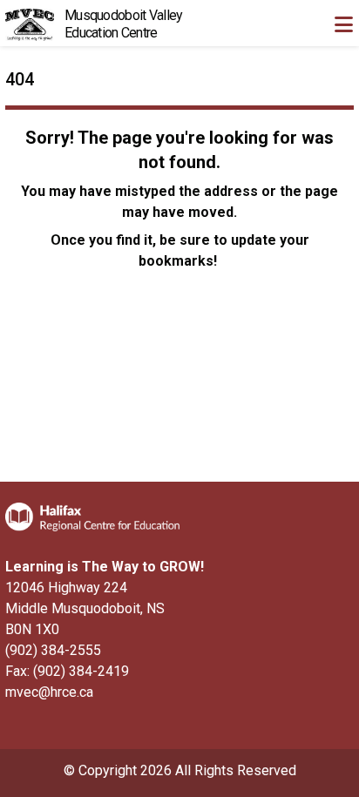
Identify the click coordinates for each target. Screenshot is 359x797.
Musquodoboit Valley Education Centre (123, 24)
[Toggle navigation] (343, 24)
